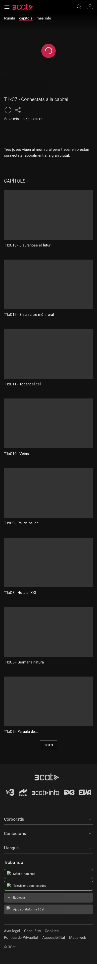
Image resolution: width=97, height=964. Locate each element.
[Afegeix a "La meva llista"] (8, 110)
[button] (48, 818)
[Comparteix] (18, 110)
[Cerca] (81, 7)
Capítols (14, 181)
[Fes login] (90, 7)
